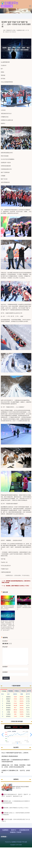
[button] (3, 734)
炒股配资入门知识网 (15, 832)
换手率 (29, 691)
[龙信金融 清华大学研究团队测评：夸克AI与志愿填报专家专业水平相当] (8, 600)
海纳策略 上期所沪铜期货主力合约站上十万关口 (17, 585)
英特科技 (8, 703)
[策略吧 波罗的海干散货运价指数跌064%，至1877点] (7, 787)
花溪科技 (8, 696)
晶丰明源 (8, 705)
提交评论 (6, 678)
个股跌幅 (10, 691)
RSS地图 (19, 842)
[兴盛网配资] (9, 2)
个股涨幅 (3, 691)
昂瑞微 (8, 701)
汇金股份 (8, 714)
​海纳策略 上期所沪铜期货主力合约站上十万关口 (16, 807)
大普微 (8, 712)
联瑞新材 (8, 710)
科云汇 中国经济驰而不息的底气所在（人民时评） (15, 753)
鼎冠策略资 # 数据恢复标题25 (10, 756)
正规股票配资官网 (24, 830)
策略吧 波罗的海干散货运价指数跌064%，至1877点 (20, 787)
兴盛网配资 (5, 830)
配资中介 (13, 830)
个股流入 (16, 691)
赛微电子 (8, 699)
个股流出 (23, 691)
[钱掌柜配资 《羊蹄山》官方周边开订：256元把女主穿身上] (24, 600)
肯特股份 (8, 707)
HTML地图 (24, 842)
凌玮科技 (8, 716)
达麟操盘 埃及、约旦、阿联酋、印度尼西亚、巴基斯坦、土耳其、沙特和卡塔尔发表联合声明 (16, 766)
